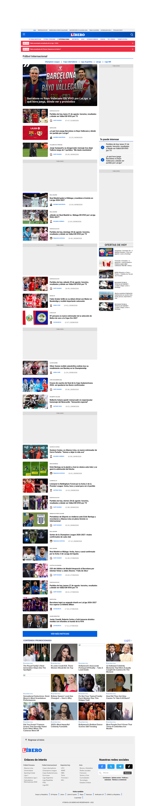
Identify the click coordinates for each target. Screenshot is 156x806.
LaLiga (98, 62)
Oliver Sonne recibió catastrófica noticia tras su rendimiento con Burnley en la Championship (69, 367)
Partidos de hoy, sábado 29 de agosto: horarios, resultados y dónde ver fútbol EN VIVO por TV (69, 283)
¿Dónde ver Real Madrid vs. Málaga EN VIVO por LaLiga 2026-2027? (72, 216)
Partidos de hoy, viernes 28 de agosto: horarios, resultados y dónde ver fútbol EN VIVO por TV (69, 502)
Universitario (28, 770)
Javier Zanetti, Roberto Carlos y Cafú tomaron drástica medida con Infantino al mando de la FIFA (72, 620)
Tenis (63, 775)
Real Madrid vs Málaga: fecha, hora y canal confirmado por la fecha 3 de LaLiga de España (72, 553)
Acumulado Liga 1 (106, 30)
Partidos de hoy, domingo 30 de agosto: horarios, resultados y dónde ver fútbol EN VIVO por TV (70, 233)
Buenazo (89, 794)
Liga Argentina (86, 62)
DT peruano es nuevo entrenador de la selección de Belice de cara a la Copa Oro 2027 (71, 317)
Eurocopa (46, 775)
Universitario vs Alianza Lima (78, 30)
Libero (62, 794)
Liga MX (108, 62)
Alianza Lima (28, 768)
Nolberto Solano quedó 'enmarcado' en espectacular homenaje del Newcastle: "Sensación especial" (71, 401)
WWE (63, 770)
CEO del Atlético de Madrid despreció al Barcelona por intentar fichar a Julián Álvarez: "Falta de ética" (72, 570)
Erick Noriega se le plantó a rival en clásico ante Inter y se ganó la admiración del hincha (73, 468)
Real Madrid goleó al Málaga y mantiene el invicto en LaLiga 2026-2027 (71, 199)
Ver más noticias (60, 634)
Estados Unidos (85, 782)
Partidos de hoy (43, 30)
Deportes (75, 39)
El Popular (54, 794)
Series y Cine (84, 775)
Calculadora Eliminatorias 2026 (30, 781)
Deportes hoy (65, 765)
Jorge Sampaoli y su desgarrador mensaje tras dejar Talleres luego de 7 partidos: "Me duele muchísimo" (71, 149)
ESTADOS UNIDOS (92, 39)
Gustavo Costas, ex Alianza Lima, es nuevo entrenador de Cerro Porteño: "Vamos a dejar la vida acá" (73, 451)
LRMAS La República (113, 794)
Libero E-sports (72, 794)
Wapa (81, 794)
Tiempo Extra (122, 39)
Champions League (52, 62)
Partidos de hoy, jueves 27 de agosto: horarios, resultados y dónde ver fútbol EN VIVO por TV (73, 586)
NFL (62, 780)
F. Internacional (64, 39)
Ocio (82, 39)
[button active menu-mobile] (24, 34)
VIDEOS (102, 39)
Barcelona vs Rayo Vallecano (58, 30)
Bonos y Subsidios (86, 768)
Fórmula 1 (64, 778)
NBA (62, 773)
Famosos (83, 773)
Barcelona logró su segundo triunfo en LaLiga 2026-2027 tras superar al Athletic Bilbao (73, 603)
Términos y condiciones (119, 780)
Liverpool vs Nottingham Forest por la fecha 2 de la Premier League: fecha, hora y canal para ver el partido (72, 485)
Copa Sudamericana (50, 773)
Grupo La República (41, 794)
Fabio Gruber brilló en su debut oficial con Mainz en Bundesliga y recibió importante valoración (71, 300)
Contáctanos (107, 778)
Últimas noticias (35, 39)
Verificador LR (99, 794)
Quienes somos (116, 778)
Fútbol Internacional (49, 765)
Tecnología (84, 780)
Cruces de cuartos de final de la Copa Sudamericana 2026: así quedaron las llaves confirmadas (71, 384)
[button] (131, 34)
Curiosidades (84, 778)
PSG (44, 782)
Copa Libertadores (70, 62)
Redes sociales (85, 770)
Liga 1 (26, 775)
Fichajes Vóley (118, 30)
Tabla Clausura (94, 30)
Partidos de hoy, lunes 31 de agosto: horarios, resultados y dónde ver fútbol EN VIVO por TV (73, 115)
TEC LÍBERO (111, 39)
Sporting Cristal (29, 773)
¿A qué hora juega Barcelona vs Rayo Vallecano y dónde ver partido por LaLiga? (73, 132)
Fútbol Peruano (49, 39)
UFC (62, 768)
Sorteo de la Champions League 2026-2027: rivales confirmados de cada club (71, 536)
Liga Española (48, 780)
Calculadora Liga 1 (30, 778)
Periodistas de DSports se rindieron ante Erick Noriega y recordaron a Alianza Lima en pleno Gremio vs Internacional (73, 519)
